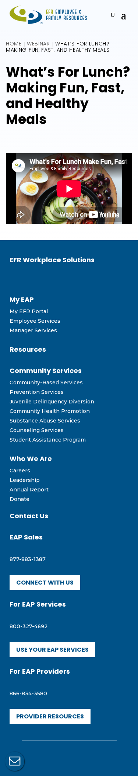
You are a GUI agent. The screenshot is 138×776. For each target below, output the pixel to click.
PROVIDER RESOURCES (50, 716)
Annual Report (29, 489)
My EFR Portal (29, 311)
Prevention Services (37, 392)
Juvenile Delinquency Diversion (52, 401)
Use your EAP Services (52, 649)
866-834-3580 (28, 693)
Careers (20, 470)
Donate (19, 499)
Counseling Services (37, 430)
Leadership (25, 480)
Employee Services (35, 321)
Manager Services (33, 330)
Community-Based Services (46, 382)
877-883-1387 (28, 559)
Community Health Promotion (50, 411)
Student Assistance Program (48, 439)
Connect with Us (45, 582)
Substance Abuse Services (45, 420)
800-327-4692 (28, 626)
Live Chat (14, 761)
